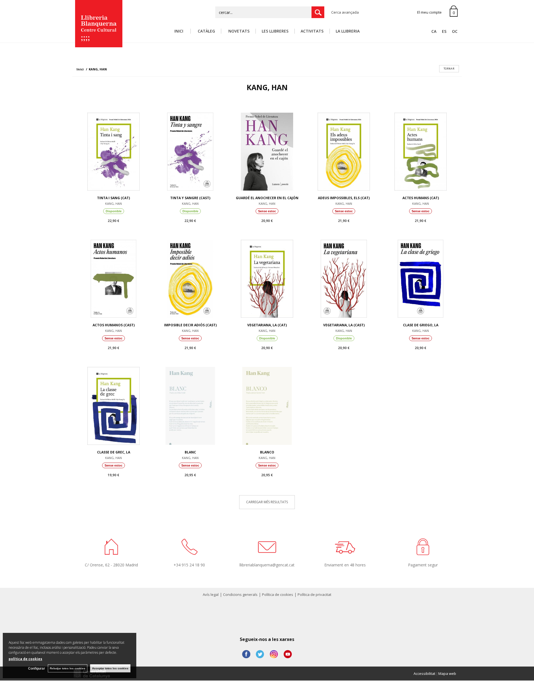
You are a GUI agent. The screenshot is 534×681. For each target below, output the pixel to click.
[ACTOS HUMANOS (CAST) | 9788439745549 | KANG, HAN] (113, 277)
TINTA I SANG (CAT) (113, 198)
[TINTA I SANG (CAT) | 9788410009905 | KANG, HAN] (113, 150)
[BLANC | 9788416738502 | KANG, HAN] (190, 404)
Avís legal (211, 594)
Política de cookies (277, 594)
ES (444, 31)
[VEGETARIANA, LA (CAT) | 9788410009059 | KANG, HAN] (267, 277)
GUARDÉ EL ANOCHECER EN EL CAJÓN (267, 198)
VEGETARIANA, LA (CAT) (267, 325)
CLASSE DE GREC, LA (113, 452)
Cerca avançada (345, 12)
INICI (179, 31)
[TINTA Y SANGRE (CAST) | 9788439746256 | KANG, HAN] (190, 150)
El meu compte (429, 12)
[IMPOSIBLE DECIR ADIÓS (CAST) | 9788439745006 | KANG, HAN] (190, 277)
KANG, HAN (113, 203)
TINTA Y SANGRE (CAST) (190, 198)
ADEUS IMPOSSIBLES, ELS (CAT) (344, 198)
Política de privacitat (314, 594)
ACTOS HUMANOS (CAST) (114, 325)
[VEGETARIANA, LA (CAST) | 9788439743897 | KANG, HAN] (344, 277)
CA (433, 31)
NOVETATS (238, 31)
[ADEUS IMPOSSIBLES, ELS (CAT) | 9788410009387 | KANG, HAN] (344, 150)
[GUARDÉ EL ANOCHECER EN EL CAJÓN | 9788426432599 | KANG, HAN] (267, 150)
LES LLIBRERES (275, 31)
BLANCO (267, 452)
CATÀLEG (206, 31)
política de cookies (25, 659)
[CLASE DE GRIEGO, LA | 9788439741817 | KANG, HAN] (420, 277)
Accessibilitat (424, 673)
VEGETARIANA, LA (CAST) (344, 325)
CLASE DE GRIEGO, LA (420, 325)
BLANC (190, 452)
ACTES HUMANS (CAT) (420, 198)
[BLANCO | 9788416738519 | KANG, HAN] (267, 404)
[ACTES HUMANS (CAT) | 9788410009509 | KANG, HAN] (420, 150)
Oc (455, 31)
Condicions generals (240, 594)
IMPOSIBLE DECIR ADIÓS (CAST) (190, 325)
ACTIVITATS (312, 31)
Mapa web (447, 673)
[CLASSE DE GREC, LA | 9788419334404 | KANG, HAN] (113, 404)
